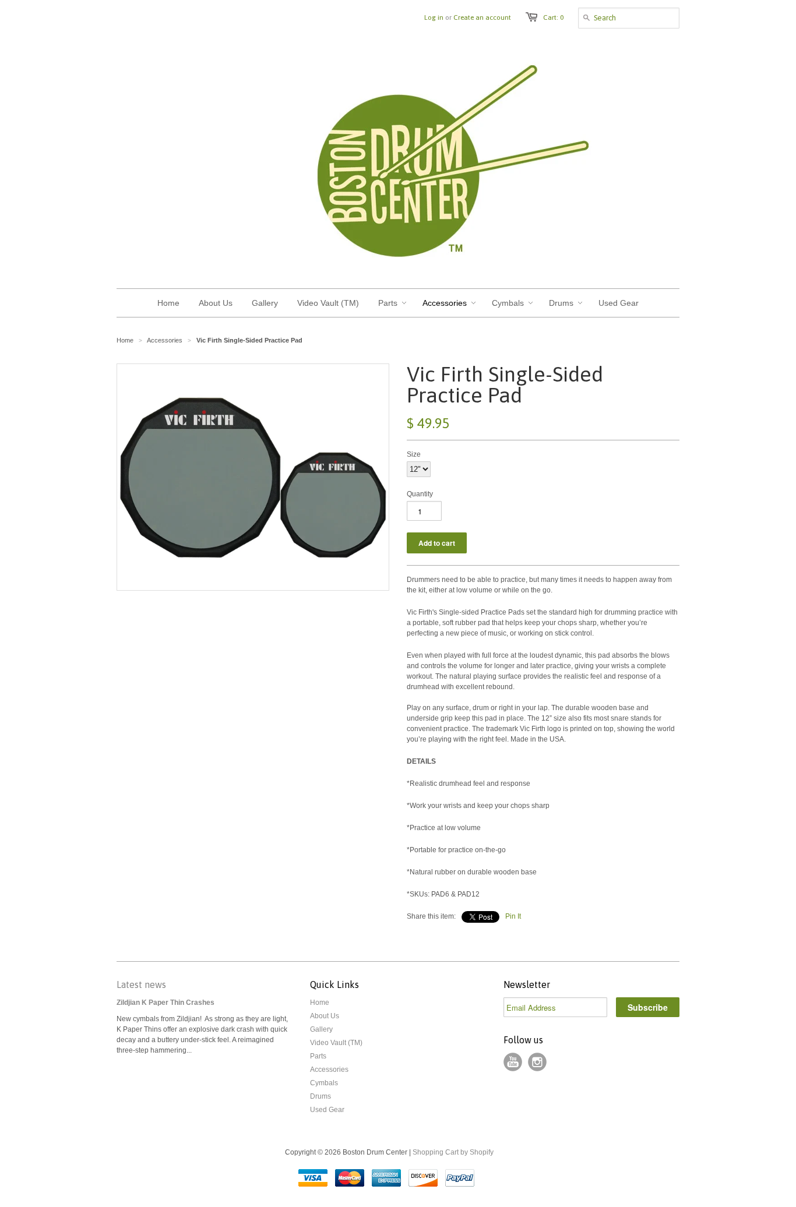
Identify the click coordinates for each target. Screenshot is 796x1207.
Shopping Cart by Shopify (453, 1152)
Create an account (482, 17)
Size (414, 454)
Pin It (513, 916)
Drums (320, 1096)
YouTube (512, 1062)
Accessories (329, 1069)
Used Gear (327, 1110)
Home (319, 1002)
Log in (433, 17)
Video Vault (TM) (336, 1043)
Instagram (537, 1062)
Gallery (321, 1029)
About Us (324, 1016)
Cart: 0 (553, 17)
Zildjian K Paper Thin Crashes (165, 1002)
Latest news (141, 984)
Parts (318, 1056)
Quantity (420, 494)
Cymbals (324, 1083)
